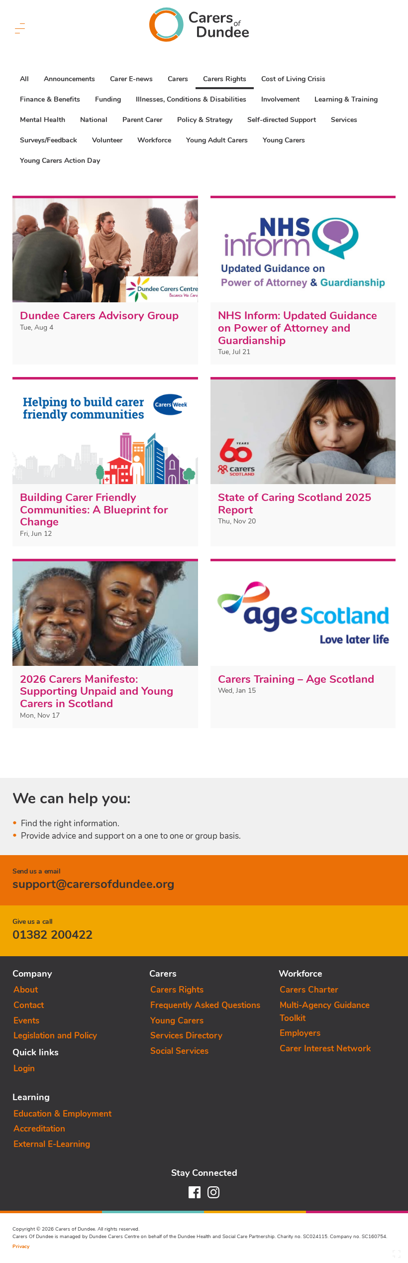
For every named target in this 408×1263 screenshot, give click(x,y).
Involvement (280, 99)
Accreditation (39, 1129)
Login (24, 1068)
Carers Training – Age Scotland (296, 679)
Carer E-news (131, 79)
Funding (108, 99)
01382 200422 (52, 935)
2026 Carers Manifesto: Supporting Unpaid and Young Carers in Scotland (96, 692)
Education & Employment (62, 1114)
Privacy (20, 1246)
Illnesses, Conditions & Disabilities (191, 99)
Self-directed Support (281, 120)
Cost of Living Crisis (293, 79)
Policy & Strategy (204, 120)
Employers (300, 1033)
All (24, 79)
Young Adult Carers (217, 140)
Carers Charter (309, 990)
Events (26, 1020)
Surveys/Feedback (48, 140)
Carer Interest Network (325, 1048)
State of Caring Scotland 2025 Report (294, 503)
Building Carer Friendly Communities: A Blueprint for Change (94, 510)
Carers (178, 79)
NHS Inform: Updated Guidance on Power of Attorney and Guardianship (297, 328)
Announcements (69, 79)
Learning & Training (346, 99)
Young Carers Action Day (60, 160)
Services (344, 120)
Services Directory (186, 1035)
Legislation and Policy (55, 1035)
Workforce (154, 140)
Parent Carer (142, 120)
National (93, 120)
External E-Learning (51, 1144)
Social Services (179, 1051)
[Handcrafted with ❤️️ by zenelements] (397, 1256)
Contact (28, 1005)
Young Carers (284, 140)
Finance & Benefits (50, 99)
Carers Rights (224, 79)
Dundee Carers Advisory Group (99, 315)
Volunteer (107, 140)
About (25, 990)
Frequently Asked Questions (205, 1005)
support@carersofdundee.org (93, 884)
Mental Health (42, 120)
